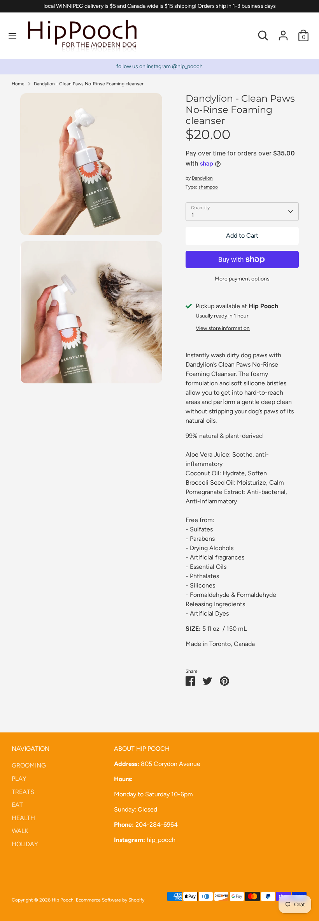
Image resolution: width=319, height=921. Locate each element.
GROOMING (29, 765)
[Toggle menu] (12, 36)
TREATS (23, 792)
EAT (17, 804)
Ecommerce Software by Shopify (110, 900)
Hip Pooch (63, 900)
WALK (20, 831)
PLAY (19, 778)
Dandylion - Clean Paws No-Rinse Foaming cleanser (89, 83)
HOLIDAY (25, 844)
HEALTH (23, 818)
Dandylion (202, 178)
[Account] (283, 32)
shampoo (208, 187)
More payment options (242, 278)
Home (18, 83)
